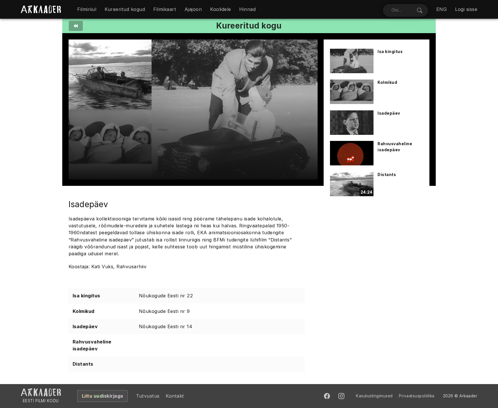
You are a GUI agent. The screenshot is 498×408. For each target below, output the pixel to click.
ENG (441, 9)
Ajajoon (193, 9)
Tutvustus (148, 396)
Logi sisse (466, 9)
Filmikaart (164, 9)
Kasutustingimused (374, 396)
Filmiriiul (86, 9)
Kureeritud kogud (125, 9)
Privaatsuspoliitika (417, 396)
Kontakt (175, 396)
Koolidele (220, 9)
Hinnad (247, 9)
